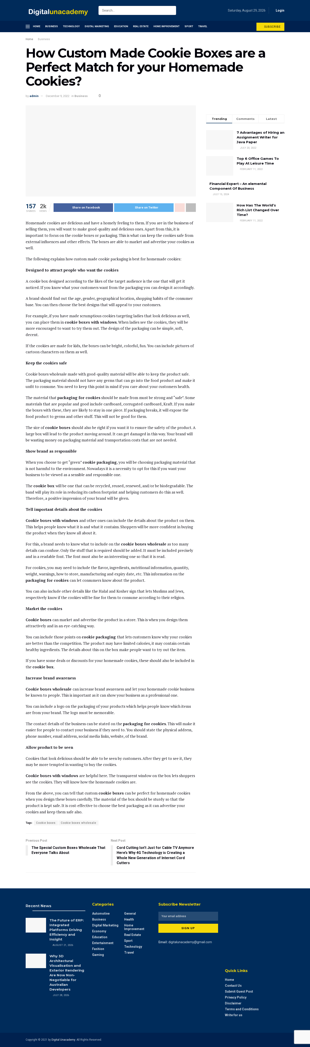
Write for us (233, 1015)
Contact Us (233, 985)
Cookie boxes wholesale (78, 822)
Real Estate (140, 26)
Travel (202, 26)
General (130, 913)
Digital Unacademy (63, 1039)
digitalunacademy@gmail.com (190, 942)
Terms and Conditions (242, 1009)
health (129, 919)
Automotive (101, 913)
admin (34, 96)
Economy (99, 931)
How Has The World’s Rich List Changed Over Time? (258, 210)
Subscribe (272, 26)
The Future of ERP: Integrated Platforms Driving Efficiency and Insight (66, 929)
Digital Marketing (97, 26)
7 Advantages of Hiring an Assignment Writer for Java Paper (260, 137)
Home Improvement (166, 26)
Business (51, 26)
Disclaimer (233, 1003)
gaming (98, 955)
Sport (189, 26)
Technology (71, 26)
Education (121, 26)
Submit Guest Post (239, 991)
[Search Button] (171, 10)
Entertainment (102, 943)
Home (36, 26)
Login (279, 10)
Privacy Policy (235, 997)
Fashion (98, 949)
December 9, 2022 (57, 96)
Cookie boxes (46, 822)
